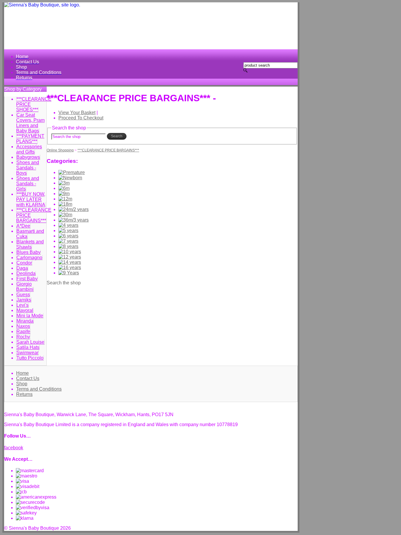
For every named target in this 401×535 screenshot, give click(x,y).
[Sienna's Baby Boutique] (151, 25)
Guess (23, 294)
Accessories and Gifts (29, 149)
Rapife (23, 331)
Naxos (23, 326)
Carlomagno (29, 257)
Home (22, 373)
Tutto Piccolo (29, 357)
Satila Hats (27, 347)
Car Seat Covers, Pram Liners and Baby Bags (30, 122)
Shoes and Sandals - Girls (27, 183)
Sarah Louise (30, 342)
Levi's (22, 305)
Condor (24, 262)
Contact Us (27, 378)
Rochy (23, 336)
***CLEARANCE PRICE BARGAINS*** (108, 150)
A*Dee (23, 225)
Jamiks (23, 299)
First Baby (27, 278)
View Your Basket (76, 112)
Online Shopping (60, 150)
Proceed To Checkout (80, 117)
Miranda (24, 320)
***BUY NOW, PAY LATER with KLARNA (30, 199)
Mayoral (24, 310)
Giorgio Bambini (24, 286)
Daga (22, 268)
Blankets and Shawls (30, 244)
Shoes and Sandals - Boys (27, 167)
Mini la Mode (29, 315)
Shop (21, 383)
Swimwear (27, 352)
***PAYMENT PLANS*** (30, 139)
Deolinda (26, 273)
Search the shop (64, 282)
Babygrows (28, 157)
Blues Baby (28, 252)
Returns (24, 394)
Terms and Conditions (39, 389)
